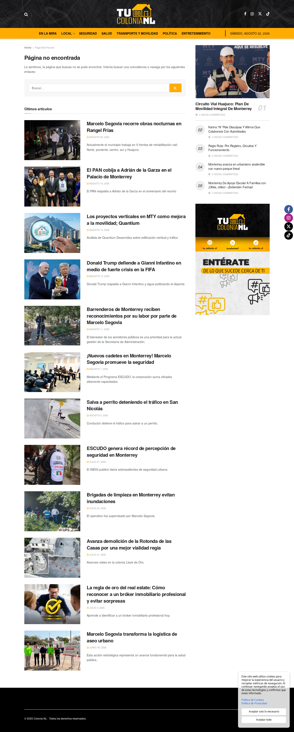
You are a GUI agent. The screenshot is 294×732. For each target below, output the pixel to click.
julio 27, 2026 (97, 461)
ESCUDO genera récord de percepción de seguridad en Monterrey (131, 451)
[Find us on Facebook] (245, 14)
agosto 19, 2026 (99, 183)
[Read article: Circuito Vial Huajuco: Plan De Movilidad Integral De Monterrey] (232, 71)
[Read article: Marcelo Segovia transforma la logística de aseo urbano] (52, 651)
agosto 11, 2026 (99, 329)
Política (170, 33)
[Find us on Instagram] (252, 14)
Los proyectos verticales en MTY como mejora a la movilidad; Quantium (136, 219)
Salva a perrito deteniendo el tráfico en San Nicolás (132, 405)
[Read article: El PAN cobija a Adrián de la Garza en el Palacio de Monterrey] (52, 187)
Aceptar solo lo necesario (264, 711)
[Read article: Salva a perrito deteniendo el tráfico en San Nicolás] (52, 419)
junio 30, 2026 (97, 647)
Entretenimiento (196, 33)
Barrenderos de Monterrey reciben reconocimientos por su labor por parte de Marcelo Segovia (131, 316)
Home (27, 47)
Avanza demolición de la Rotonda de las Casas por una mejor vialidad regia (129, 544)
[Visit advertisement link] (232, 259)
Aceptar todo (264, 719)
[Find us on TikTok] (268, 13)
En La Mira (48, 33)
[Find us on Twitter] (260, 13)
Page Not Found (44, 47)
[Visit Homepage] (136, 14)
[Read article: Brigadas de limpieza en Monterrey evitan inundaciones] (52, 511)
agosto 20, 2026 (99, 137)
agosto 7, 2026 (98, 369)
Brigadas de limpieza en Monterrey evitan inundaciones (131, 498)
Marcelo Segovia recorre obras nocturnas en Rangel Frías (134, 126)
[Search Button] (26, 14)
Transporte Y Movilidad (137, 33)
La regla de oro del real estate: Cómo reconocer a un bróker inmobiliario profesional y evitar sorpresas (136, 594)
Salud (107, 33)
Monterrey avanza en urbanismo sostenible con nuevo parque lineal (236, 166)
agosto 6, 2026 (98, 415)
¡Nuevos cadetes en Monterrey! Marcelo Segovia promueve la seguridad (129, 359)
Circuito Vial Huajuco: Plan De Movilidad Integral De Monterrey (223, 106)
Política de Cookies (252, 700)
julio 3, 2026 (97, 607)
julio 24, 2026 (97, 508)
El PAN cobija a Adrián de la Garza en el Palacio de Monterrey (129, 173)
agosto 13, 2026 (99, 229)
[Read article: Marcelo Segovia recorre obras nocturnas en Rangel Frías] (52, 140)
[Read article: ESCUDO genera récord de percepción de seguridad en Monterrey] (52, 465)
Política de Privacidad (254, 703)
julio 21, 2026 (97, 554)
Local (66, 33)
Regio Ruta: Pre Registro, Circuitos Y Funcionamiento (232, 148)
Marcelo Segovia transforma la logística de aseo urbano (132, 637)
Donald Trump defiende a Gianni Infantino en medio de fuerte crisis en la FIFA (134, 266)
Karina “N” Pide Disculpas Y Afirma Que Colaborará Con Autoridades (234, 129)
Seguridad (88, 33)
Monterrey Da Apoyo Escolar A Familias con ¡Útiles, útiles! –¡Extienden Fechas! (237, 185)
